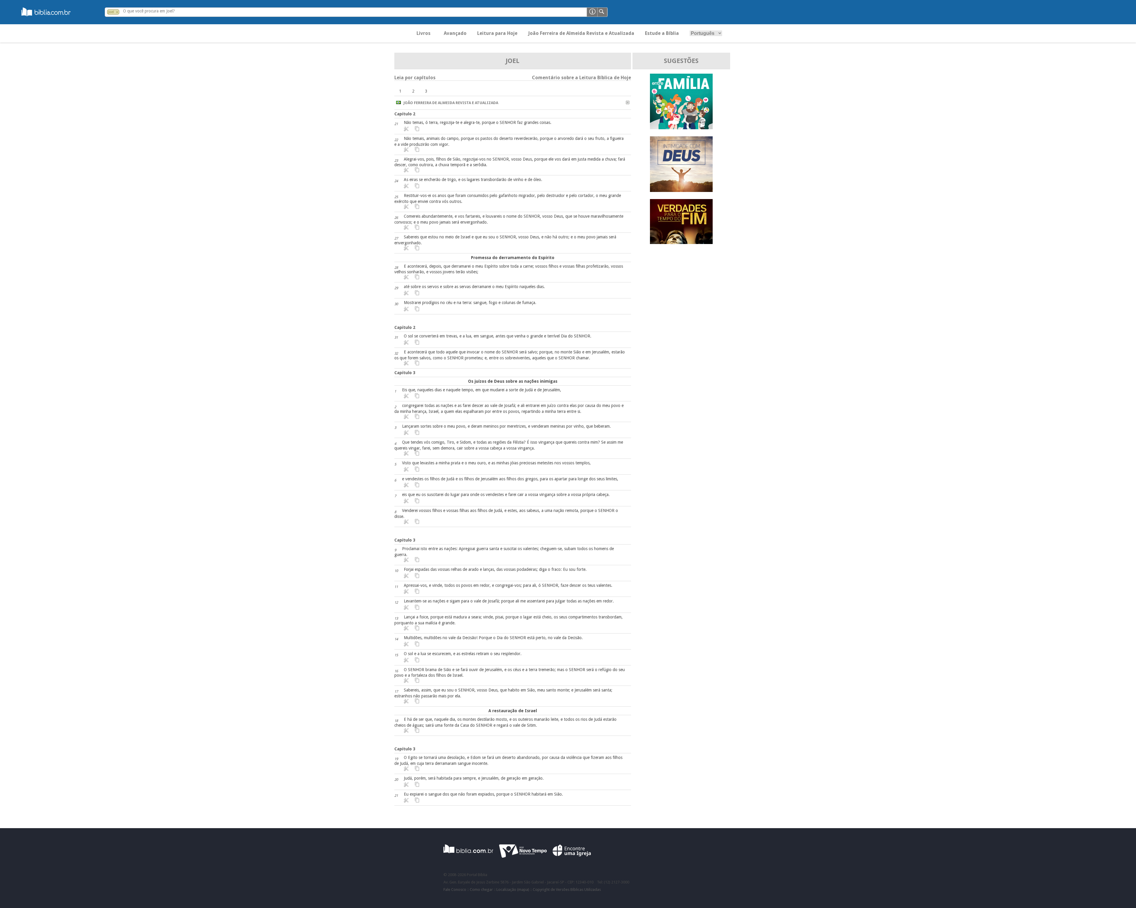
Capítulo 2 (404, 114)
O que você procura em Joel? (149, 11)
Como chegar (481, 889)
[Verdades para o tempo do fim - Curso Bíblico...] (681, 242)
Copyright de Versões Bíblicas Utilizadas (567, 889)
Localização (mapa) (512, 889)
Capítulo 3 (404, 372)
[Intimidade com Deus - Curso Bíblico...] (681, 190)
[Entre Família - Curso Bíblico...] (681, 127)
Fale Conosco (454, 889)
